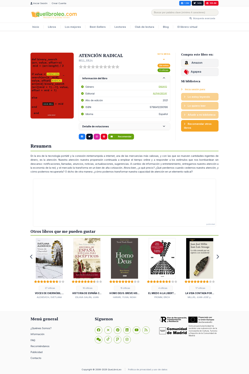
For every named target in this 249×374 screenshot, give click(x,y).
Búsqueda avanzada (204, 18)
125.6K (213, 3)
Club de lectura (144, 26)
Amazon (196, 62)
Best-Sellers (98, 26)
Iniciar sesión (40, 3)
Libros (52, 26)
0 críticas (163, 70)
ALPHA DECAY (160, 93)
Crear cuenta (59, 3)
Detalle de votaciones (95, 126)
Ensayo (163, 86)
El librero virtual (187, 26)
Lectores (120, 26)
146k (199, 3)
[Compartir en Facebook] (82, 137)
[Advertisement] (124, 42)
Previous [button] (31, 256)
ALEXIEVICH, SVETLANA (49, 297)
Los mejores (73, 26)
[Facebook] (98, 330)
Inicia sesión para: (194, 89)
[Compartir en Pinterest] (104, 137)
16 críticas (87, 288)
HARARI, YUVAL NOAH (124, 297)
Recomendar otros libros (198, 125)
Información (37, 334)
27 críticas (49, 288)
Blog (166, 26)
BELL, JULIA (86, 60)
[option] (49, 268)
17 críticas (200, 288)
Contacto (35, 358)
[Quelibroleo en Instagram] (97, 137)
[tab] (124, 78)
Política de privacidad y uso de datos (147, 369)
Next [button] (217, 256)
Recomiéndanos (39, 346)
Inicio (35, 26)
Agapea (196, 71)
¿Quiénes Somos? (40, 328)
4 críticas (162, 288)
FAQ (32, 340)
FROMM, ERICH (162, 297)
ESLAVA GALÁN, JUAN (87, 297)
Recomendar (124, 136)
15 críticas (125, 288)
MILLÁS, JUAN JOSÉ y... (200, 297)
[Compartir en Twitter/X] (89, 137)
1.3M (186, 3)
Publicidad (36, 352)
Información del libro (94, 78)
